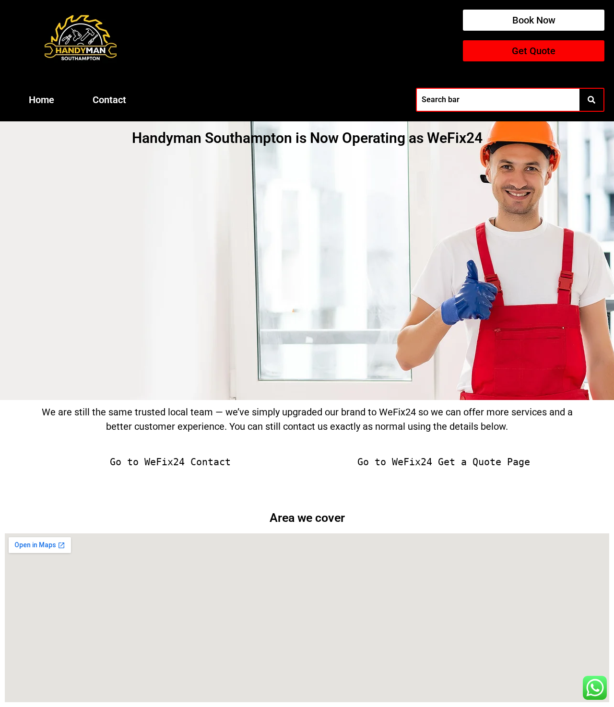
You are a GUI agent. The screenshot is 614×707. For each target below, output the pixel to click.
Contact (109, 100)
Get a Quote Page (484, 462)
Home (41, 100)
